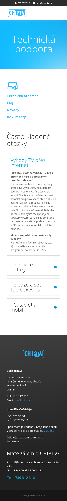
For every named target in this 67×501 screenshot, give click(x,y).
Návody (13, 110)
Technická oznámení (23, 96)
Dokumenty (16, 117)
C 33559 (49, 430)
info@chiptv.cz (23, 400)
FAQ (10, 103)
